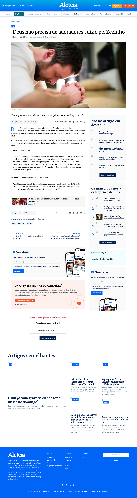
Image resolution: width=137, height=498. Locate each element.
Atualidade (66, 14)
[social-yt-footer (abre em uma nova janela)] (63, 485)
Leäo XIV (75, 364)
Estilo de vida (78, 14)
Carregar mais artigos (108, 175)
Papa (105, 364)
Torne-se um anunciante (80, 491)
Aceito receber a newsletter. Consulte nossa (37, 266)
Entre (56, 330)
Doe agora (128, 6)
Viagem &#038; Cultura (54, 466)
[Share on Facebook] (70, 122)
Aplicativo (68, 460)
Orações (17, 14)
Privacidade (105, 491)
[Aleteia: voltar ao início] (68, 5)
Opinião (48, 14)
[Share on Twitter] (77, 122)
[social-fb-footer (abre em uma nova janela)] (66, 485)
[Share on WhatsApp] (84, 122)
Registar (116, 6)
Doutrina (21, 223)
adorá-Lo (39, 143)
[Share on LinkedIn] (73, 122)
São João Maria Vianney (75, 9)
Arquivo (56, 14)
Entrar (109, 6)
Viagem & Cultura (105, 14)
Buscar (31, 6)
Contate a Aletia (95, 491)
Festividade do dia (102, 259)
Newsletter (68, 457)
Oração (29, 223)
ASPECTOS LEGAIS (66, 491)
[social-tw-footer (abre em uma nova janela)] (70, 485)
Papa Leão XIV (119, 14)
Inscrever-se (18, 271)
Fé (11, 364)
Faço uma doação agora (23, 301)
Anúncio (67, 468)
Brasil (129, 14)
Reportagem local (36, 37)
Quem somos (54, 491)
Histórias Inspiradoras (35, 14)
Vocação (75, 400)
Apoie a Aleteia (44, 491)
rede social (35, 131)
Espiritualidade (91, 14)
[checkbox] (13, 266)
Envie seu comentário (48, 338)
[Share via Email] (81, 122)
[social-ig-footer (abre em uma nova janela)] (74, 485)
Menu (8, 14)
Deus (13, 223)
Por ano (85, 457)
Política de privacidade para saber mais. (49, 266)
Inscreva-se (68, 463)
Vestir (66, 466)
